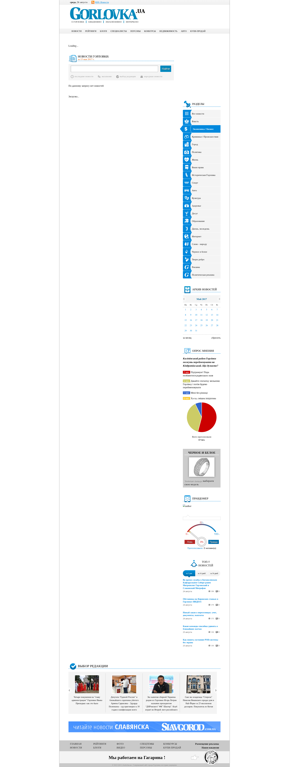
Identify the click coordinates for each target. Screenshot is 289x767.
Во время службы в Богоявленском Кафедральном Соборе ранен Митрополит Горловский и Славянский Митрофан (200, 584)
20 (212, 320)
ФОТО (120, 743)
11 (201, 314)
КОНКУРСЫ (150, 31)
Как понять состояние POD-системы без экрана (200, 641)
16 (191, 320)
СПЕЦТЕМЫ (147, 743)
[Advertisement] (188, 11)
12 (207, 314)
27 (212, 325)
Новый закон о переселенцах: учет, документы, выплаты (200, 614)
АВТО (184, 31)
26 (207, 325)
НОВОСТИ (76, 31)
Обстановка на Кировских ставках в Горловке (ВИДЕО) (200, 600)
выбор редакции (128, 76)
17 (196, 320)
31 (196, 330)
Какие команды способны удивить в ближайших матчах (200, 627)
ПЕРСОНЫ (135, 31)
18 (201, 320)
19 (207, 320)
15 (186, 320)
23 (191, 325)
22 (186, 325)
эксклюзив (107, 76)
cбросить (216, 337)
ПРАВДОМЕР (200, 498)
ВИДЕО (121, 747)
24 (196, 325)
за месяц (187, 337)
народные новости (153, 76)
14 (217, 314)
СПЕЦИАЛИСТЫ (118, 31)
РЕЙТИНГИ (90, 31)
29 (186, 330)
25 (201, 325)
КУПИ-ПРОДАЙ (197, 31)
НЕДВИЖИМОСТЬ (168, 31)
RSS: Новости (102, 2)
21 (217, 320)
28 (217, 325)
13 (212, 314)
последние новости (84, 76)
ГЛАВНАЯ (76, 743)
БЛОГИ (103, 31)
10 (196, 314)
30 (191, 330)
